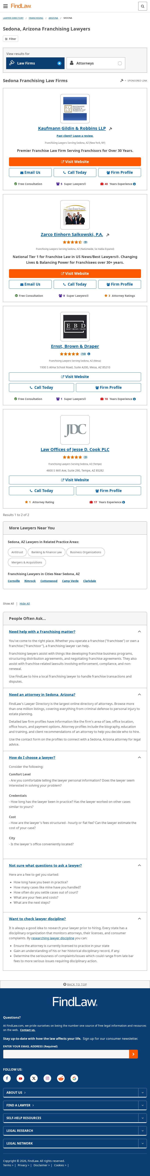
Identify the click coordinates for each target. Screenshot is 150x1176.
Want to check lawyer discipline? (37, 918)
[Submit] (133, 1054)
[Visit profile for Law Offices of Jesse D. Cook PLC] (75, 429)
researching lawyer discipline (52, 938)
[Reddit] (61, 1078)
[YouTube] (20, 1078)
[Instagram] (47, 1078)
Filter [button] (12, 39)
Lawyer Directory (13, 17)
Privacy (23, 1165)
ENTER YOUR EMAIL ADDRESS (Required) (30, 1046)
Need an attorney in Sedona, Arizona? (42, 694)
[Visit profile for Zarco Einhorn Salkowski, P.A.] (75, 214)
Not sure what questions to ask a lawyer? (45, 865)
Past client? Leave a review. (75, 136)
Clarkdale (89, 581)
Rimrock (30, 581)
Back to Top (77, 984)
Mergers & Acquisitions (27, 562)
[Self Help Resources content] (142, 1118)
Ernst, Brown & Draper (75, 346)
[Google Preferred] (74, 1078)
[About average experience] (134, 184)
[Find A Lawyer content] (142, 1105)
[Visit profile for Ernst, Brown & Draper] (75, 326)
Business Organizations (85, 552)
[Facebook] (7, 1078)
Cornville (14, 581)
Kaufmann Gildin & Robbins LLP (72, 128)
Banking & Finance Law (46, 552)
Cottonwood (48, 581)
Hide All (25, 603)
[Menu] (5, 6)
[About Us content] (142, 1092)
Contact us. (27, 1030)
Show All (8, 603)
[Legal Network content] (142, 1143)
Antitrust (17, 552)
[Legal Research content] (142, 1130)
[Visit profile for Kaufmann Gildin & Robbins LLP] (75, 108)
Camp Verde (70, 581)
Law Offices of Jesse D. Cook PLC (75, 449)
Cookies (59, 1165)
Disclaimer (41, 1165)
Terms (7, 1165)
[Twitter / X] (34, 1078)
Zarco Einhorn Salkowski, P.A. (72, 234)
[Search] (142, 6)
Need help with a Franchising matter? (42, 631)
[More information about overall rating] (89, 353)
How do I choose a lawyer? (32, 757)
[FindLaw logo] (22, 6)
